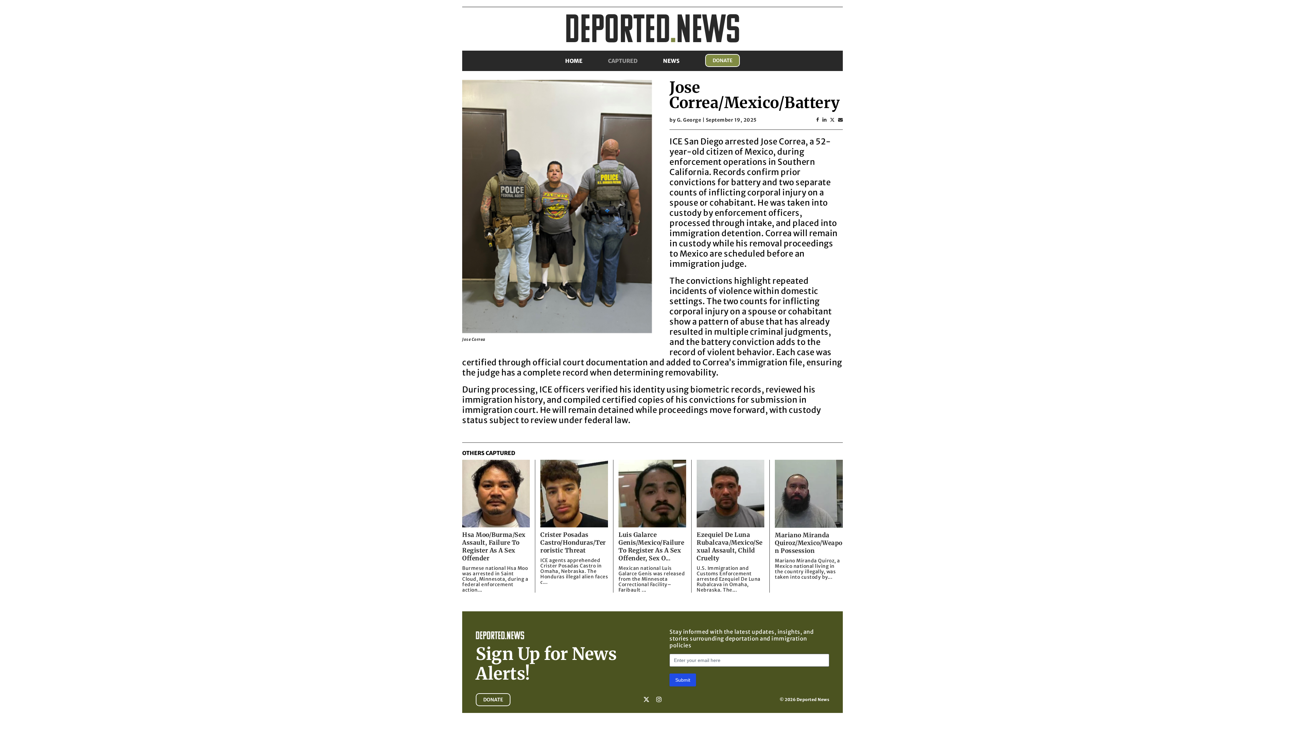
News (671, 60)
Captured (623, 60)
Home (573, 60)
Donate (722, 60)
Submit (682, 680)
